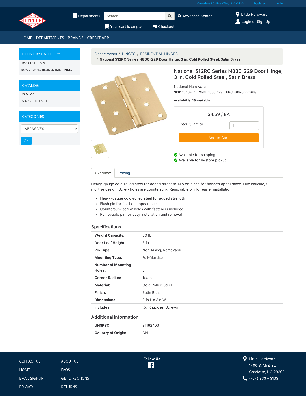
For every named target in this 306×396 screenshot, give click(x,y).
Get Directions (75, 378)
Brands (76, 37)
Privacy (26, 386)
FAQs (65, 369)
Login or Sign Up (256, 21)
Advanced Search (35, 101)
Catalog (28, 94)
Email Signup (31, 378)
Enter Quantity (191, 124)
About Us (70, 361)
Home (26, 37)
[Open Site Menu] (238, 14)
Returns (69, 386)
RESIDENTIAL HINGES (159, 54)
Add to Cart (219, 137)
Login (279, 3)
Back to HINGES (33, 63)
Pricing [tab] (124, 173)
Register (259, 3)
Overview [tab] (103, 173)
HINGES (128, 54)
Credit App (98, 37)
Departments (50, 37)
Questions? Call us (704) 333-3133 (220, 3)
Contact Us (30, 361)
